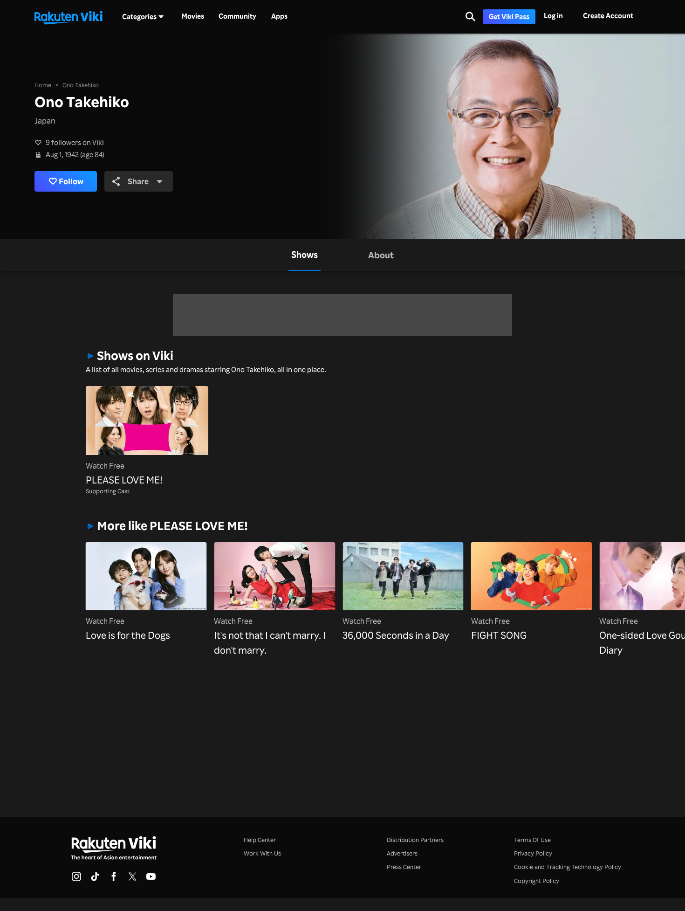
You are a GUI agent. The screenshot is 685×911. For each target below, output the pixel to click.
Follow (71, 181)
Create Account (608, 15)
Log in (553, 15)
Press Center (404, 866)
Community (237, 16)
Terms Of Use (532, 839)
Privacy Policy (533, 853)
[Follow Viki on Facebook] (113, 879)
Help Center (260, 839)
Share (138, 181)
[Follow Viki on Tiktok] (95, 879)
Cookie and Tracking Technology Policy (567, 866)
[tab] (304, 255)
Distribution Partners (415, 839)
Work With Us (262, 853)
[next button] (586, 584)
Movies (192, 16)
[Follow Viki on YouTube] (151, 879)
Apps (279, 16)
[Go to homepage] (68, 16)
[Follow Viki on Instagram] (76, 879)
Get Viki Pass (509, 16)
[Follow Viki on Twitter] (132, 879)
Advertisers (402, 853)
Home (42, 85)
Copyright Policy (536, 880)
